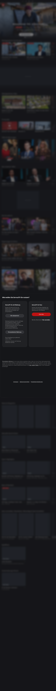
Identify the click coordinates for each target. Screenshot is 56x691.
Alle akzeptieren (14, 315)
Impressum (15, 381)
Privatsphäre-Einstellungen (37, 381)
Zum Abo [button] (41, 314)
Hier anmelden (46, 319)
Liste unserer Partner (33, 365)
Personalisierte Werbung (14, 332)
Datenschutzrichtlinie (24, 381)
